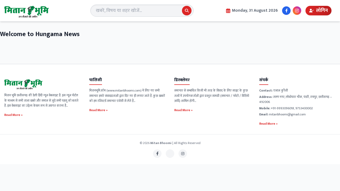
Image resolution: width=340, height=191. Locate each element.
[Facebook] (286, 10)
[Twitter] (170, 153)
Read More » (13, 114)
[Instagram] (297, 10)
